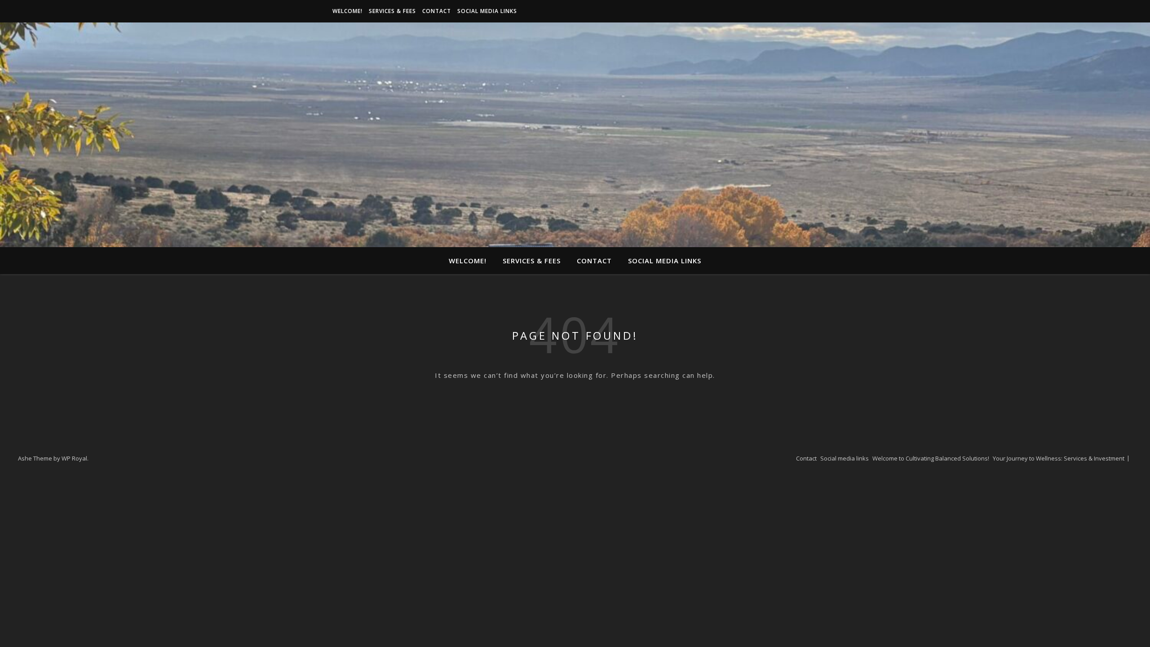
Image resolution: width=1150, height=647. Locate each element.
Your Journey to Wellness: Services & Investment (1058, 458)
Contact (436, 11)
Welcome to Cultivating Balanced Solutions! (930, 458)
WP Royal (74, 458)
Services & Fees (392, 11)
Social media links (487, 11)
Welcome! (347, 11)
